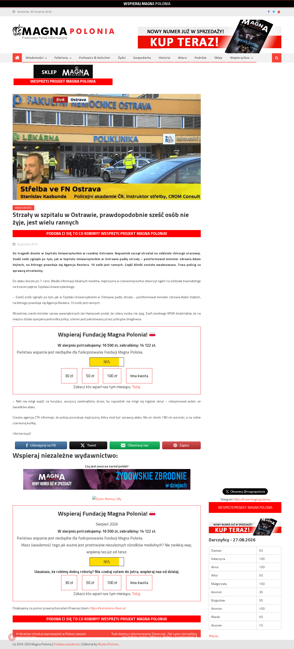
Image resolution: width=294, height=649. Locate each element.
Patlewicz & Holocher (94, 57)
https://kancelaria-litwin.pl (108, 608)
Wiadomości (34, 57)
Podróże (200, 57)
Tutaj (136, 387)
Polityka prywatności (67, 644)
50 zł (90, 376)
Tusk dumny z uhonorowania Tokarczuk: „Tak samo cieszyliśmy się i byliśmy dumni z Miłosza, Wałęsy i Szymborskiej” (154, 634)
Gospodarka (142, 57)
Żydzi (121, 57)
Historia (164, 57)
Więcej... (214, 635)
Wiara (182, 57)
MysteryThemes (108, 644)
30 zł (69, 376)
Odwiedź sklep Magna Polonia (63, 71)
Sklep (218, 57)
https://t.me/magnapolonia (252, 499)
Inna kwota (139, 376)
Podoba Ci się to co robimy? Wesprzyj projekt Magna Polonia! (106, 233)
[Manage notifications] (12, 637)
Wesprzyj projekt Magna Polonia (63, 81)
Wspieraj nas (239, 57)
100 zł (112, 376)
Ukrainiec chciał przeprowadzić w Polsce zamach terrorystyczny (51, 634)
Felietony (61, 57)
